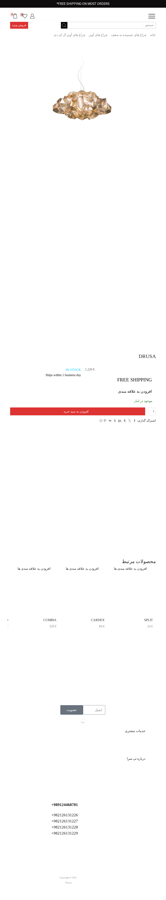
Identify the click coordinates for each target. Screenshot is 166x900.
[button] (83, 731)
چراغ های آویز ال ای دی (69, 35)
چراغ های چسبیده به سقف (129, 35)
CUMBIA (49, 620)
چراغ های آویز (98, 35)
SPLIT (148, 620)
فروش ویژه (19, 25)
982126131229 (133, 700)
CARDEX (98, 620)
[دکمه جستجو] (64, 25)
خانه (153, 35)
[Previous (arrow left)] (165, 898)
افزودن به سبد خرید (76, 411)
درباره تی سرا (136, 758)
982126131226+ (131, 681)
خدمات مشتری (135, 731)
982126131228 (133, 694)
